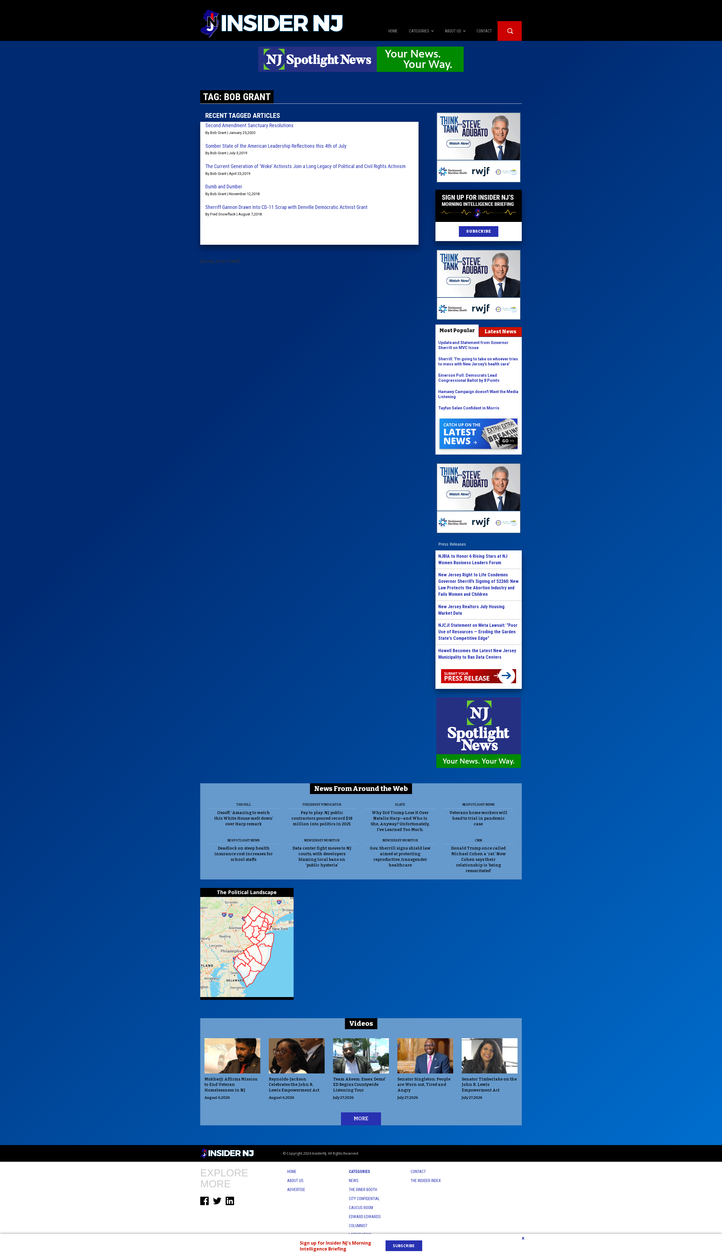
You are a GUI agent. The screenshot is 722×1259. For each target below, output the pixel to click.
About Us (295, 1180)
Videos (361, 1024)
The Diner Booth (363, 1189)
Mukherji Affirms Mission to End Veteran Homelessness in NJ (231, 1085)
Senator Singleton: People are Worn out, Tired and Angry (423, 1085)
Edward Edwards (365, 1216)
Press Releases (452, 544)
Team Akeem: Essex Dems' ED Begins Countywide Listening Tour (359, 1085)
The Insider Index (426, 1180)
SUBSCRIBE (478, 231)
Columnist (358, 1225)
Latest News (500, 331)
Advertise (296, 1189)
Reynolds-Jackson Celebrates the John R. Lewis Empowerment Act (294, 1085)
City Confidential (364, 1198)
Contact (418, 1171)
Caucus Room (361, 1207)
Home (291, 1171)
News (353, 1180)
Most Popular (457, 330)
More (361, 1118)
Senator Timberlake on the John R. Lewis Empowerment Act (489, 1085)
